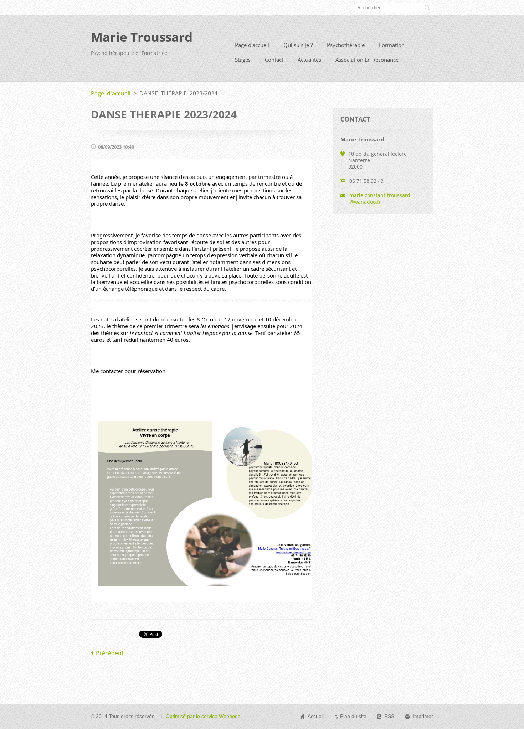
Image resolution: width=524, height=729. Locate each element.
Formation (392, 44)
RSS (389, 716)
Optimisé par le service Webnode (203, 716)
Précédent (110, 653)
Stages (243, 59)
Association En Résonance (367, 59)
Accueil (316, 716)
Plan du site (353, 716)
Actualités (309, 59)
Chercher (427, 7)
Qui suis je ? (298, 44)
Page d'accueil (252, 44)
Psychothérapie (346, 44)
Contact (274, 59)
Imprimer (423, 716)
